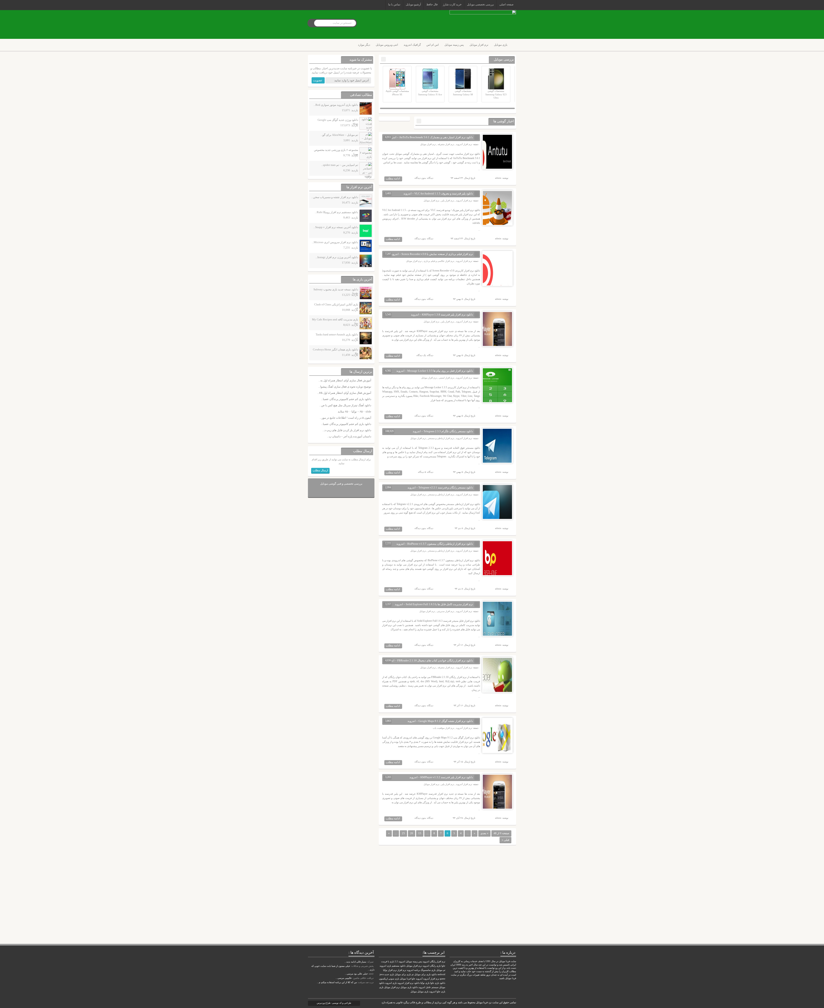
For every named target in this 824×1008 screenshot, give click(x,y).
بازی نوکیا (425, 983)
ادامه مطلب (393, 178)
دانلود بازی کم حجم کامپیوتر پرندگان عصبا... (346, 399)
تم (413, 974)
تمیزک (371, 961)
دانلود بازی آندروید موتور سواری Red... (336, 104)
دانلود (417, 983)
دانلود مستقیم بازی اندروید (393, 966)
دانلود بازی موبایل (409, 987)
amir (371, 973)
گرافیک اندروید (412, 44)
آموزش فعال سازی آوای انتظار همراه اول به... (344, 380)
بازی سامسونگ (428, 970)
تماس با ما (394, 4)
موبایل (413, 991)
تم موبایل (440, 970)
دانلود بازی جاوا (437, 983)
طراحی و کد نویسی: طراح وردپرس (334, 1003)
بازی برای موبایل (403, 974)
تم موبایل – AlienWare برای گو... (339, 134)
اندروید (432, 991)
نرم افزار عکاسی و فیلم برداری (439, 261)
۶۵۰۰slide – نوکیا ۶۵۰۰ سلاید (354, 411)
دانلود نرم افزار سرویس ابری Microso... (335, 242)
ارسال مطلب (320, 470)
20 (411, 833)
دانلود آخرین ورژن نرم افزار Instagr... (336, 257)
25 (403, 833)
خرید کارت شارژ (452, 4)
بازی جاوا (440, 991)
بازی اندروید (391, 983)
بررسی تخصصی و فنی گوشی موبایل (341, 483)
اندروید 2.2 (400, 961)
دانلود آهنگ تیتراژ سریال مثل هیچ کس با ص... (345, 405)
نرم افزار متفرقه (446, 144)
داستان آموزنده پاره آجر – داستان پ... (349, 436)
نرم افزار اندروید (405, 983)
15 (419, 833)
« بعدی (484, 833)
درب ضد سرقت (366, 982)
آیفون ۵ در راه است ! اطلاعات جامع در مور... (345, 417)
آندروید (419, 979)
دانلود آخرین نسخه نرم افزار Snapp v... (335, 227)
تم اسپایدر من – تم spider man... (339, 165)
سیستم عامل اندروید (428, 987)
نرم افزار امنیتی (446, 377)
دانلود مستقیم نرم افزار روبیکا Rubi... (336, 212)
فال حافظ (432, 4)
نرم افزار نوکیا (390, 970)
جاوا (413, 979)
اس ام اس (432, 44)
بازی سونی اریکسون (389, 979)
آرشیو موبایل (413, 4)
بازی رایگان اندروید (432, 966)
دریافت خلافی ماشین (363, 978)
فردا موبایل (405, 979)
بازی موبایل (500, 44)
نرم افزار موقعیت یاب (443, 728)
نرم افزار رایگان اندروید (434, 961)
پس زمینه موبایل (454, 44)
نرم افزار (401, 970)
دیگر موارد (364, 44)
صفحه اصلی (506, 4)
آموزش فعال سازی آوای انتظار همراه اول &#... (344, 392)
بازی (381, 987)
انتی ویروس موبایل (387, 44)
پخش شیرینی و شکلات (362, 966)
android (441, 974)
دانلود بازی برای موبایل (425, 974)
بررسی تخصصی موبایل (480, 4)
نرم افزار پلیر (447, 200)
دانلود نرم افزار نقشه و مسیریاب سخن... (334, 197)
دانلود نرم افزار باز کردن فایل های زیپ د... (347, 430)
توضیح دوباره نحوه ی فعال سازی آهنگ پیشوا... (344, 386)
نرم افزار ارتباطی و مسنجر (441, 438)
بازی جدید (389, 974)
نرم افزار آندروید (464, 144)
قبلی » (505, 839)
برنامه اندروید (413, 970)
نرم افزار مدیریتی (445, 611)
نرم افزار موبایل (479, 44)
